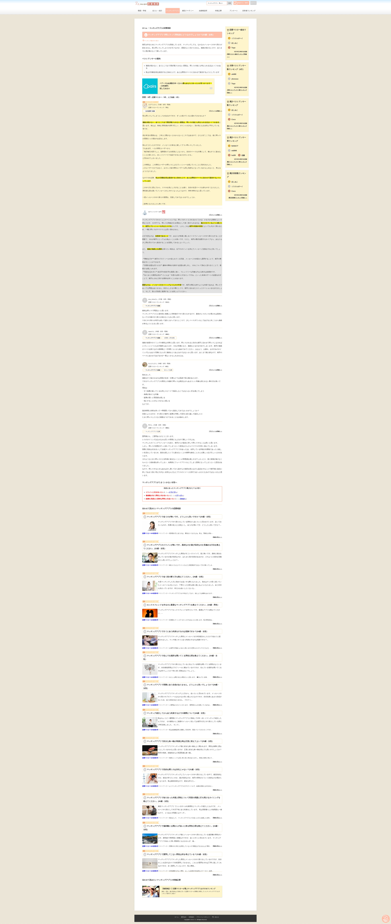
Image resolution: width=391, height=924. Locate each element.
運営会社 (183, 917)
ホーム (177, 917)
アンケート (234, 11)
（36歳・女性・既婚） (159, 363)
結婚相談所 (203, 11)
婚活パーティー (188, 11)
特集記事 (218, 11)
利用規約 (191, 917)
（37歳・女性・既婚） (160, 299)
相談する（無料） (243, 3)
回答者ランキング (248, 11)
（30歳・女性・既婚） (158, 331)
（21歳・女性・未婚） (157, 425)
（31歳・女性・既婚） (159, 104)
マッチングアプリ (172, 11)
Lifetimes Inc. (193, 919)
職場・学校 (142, 11)
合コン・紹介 (157, 11)
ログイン (253, 3)
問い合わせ (215, 917)
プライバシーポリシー (203, 917)
